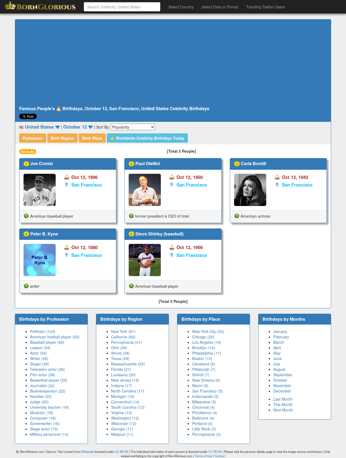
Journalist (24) (42, 385)
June (277, 358)
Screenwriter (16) (45, 423)
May (277, 353)
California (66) (123, 336)
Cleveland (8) (203, 364)
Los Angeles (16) (206, 342)
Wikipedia (87, 451)
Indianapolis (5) (205, 396)
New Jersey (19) (125, 380)
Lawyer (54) (40, 347)
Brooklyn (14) (203, 347)
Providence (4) (204, 412)
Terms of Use (204, 456)
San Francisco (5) (207, 391)
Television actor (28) (47, 369)
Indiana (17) (121, 385)
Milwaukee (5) (204, 401)
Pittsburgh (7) (203, 369)
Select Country (181, 6)
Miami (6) (200, 385)
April (277, 347)
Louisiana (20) (123, 374)
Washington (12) (125, 418)
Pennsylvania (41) (126, 342)
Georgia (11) (122, 428)
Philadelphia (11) (206, 353)
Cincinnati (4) (203, 407)
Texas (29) (120, 358)
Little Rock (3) (204, 428)
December (282, 391)
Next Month (283, 410)
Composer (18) (43, 418)
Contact (220, 456)
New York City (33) (208, 331)
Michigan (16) (123, 396)
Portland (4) (202, 423)
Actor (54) (38, 353)
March (278, 342)
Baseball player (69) (47, 342)
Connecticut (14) (125, 401)
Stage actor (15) (44, 428)
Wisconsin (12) (124, 423)
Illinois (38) (120, 353)
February (281, 336)
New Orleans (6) (206, 380)
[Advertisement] (173, 63)
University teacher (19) (49, 407)
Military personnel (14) (49, 434)
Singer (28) (39, 364)
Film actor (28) (42, 374)
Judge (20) (39, 401)
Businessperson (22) (47, 391)
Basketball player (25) (48, 380)
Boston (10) (202, 358)
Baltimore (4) (203, 418)
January (280, 331)
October (280, 380)
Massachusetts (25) (128, 364)
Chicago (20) (203, 336)
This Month (282, 404)
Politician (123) (42, 331)
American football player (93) (54, 336)
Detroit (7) (200, 374)
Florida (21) (121, 369)
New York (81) (123, 331)
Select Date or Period (220, 6)
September (282, 374)
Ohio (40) (119, 347)
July (276, 364)
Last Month (282, 399)
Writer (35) (39, 358)
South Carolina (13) (128, 407)
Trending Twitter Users (265, 6)
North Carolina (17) (127, 391)
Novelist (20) (41, 396)
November (282, 385)
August (279, 369)
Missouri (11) (122, 434)
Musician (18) (41, 412)
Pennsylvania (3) (206, 434)
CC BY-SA (121, 451)
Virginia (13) (121, 412)
